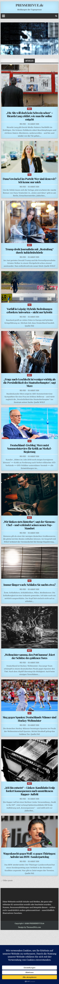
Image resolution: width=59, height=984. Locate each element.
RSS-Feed (23, 124)
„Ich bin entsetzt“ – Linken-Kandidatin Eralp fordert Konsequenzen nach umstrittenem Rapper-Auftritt (29, 791)
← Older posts (7, 880)
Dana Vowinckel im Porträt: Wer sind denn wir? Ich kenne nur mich (29, 180)
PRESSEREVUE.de (29, 5)
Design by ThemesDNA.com (29, 927)
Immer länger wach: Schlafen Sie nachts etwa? (29, 584)
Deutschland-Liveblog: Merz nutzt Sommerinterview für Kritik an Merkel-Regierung (29, 448)
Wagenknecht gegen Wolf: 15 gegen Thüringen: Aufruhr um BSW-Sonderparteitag (29, 855)
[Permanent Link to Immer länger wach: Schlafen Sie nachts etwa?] (29, 563)
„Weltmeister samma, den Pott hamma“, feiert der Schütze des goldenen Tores (29, 656)
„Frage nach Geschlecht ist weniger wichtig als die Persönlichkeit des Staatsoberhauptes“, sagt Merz (29, 382)
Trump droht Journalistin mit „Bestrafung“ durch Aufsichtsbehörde (29, 250)
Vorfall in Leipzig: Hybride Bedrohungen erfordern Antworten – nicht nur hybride (29, 310)
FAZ (29, 174)
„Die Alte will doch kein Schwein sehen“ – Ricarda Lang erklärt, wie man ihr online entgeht (29, 116)
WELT (29, 109)
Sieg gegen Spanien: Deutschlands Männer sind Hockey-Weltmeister (29, 718)
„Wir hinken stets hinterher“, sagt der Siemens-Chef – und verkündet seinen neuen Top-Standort (29, 525)
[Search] (56, 16)
